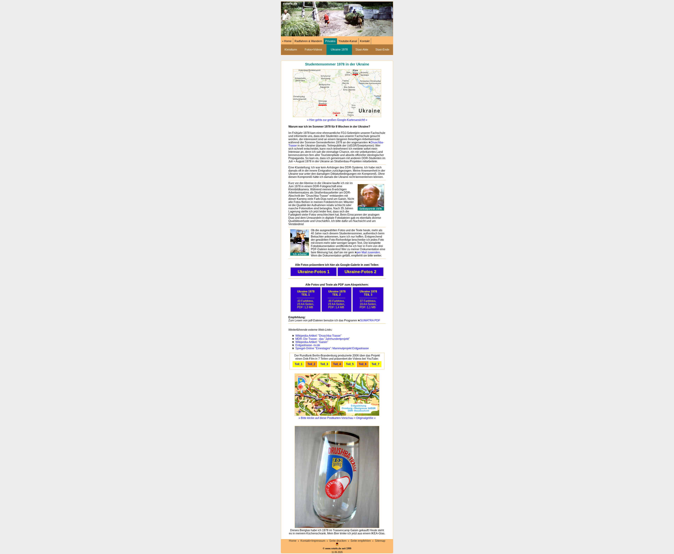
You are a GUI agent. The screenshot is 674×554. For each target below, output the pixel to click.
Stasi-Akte (361, 49)
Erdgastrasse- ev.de (307, 345)
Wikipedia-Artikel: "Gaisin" (311, 342)
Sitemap (380, 540)
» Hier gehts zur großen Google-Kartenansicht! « (337, 119)
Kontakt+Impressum (312, 540)
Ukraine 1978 (339, 49)
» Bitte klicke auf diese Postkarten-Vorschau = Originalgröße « (337, 417)
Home (292, 540)
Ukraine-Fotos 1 (313, 271)
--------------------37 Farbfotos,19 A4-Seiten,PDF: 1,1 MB (368, 299)
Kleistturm (291, 49)
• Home (287, 41)
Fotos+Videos (313, 49)
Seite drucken (337, 540)
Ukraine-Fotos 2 (360, 271)
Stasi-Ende (382, 49)
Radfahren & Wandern (308, 41)
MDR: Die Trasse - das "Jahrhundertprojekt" (322, 338)
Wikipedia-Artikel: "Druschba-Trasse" (318, 335)
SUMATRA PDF (370, 320)
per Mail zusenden (368, 252)
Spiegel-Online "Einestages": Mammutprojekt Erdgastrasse (332, 348)
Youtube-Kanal (347, 41)
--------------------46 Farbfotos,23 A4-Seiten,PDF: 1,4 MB (337, 299)
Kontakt (364, 41)
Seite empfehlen (361, 540)
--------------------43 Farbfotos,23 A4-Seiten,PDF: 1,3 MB (306, 299)
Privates (330, 41)
